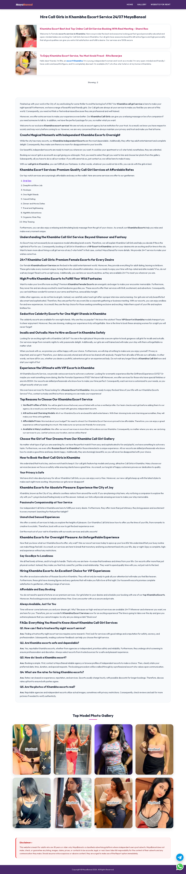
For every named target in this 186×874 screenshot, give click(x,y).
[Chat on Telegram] (180, 857)
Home (130, 4)
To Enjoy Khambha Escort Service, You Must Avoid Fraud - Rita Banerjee (81, 55)
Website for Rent (161, 4)
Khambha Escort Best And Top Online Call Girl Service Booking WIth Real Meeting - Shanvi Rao (94, 28)
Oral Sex (27, 180)
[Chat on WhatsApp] (180, 866)
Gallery (141, 4)
